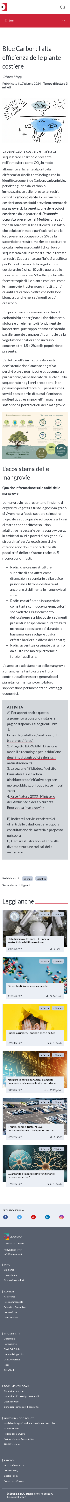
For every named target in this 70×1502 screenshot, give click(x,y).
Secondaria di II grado (16, 885)
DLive (9, 21)
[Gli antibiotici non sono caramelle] (35, 978)
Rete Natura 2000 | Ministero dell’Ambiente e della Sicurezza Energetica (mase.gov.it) (31, 802)
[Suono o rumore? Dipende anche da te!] (35, 1025)
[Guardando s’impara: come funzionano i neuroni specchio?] (35, 1166)
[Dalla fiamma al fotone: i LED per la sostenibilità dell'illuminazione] (35, 931)
